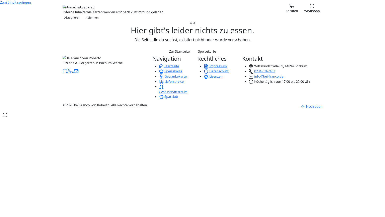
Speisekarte (207, 51)
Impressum (218, 66)
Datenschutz (219, 71)
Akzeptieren (72, 17)
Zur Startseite (179, 51)
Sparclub (171, 96)
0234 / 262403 (264, 71)
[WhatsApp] (65, 71)
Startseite (171, 66)
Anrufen (292, 11)
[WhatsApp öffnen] (5, 115)
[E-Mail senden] (76, 71)
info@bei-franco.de (268, 76)
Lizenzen (216, 76)
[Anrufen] (71, 71)
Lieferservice (174, 81)
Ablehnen (92, 17)
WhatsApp (312, 11)
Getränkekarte (175, 76)
